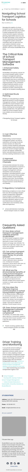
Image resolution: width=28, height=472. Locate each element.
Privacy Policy (14, 466)
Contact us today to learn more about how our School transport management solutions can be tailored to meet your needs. (13, 364)
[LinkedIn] (12, 464)
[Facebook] (8, 464)
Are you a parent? (7, 413)
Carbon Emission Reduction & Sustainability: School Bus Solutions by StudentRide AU (12, 384)
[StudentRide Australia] (8, 3)
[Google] (15, 464)
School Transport (8, 376)
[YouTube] (19, 464)
